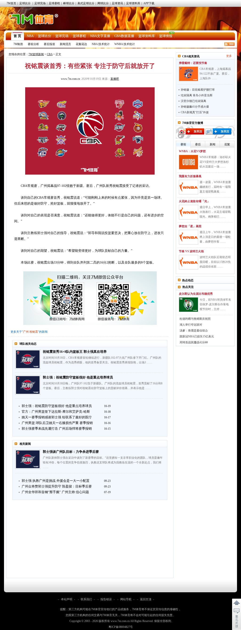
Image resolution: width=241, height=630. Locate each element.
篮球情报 (165, 36)
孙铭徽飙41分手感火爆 (195, 106)
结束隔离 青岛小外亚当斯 (197, 95)
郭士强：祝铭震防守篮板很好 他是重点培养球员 (78, 377)
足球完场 (40, 3)
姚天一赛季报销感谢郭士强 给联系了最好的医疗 (57, 417)
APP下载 (148, 3)
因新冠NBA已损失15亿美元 (197, 336)
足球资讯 (117, 3)
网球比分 (103, 3)
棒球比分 (68, 3)
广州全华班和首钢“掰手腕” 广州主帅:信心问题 (55, 492)
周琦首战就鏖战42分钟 (194, 342)
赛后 (198, 144)
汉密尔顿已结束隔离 (193, 101)
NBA (30, 36)
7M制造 (18, 44)
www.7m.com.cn (70, 78)
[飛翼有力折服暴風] (188, 187)
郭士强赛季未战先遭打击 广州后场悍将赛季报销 (57, 428)
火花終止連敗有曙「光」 (194, 201)
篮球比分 (44, 36)
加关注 (198, 131)
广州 (26, 331)
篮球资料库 (146, 36)
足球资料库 (133, 3)
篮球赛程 (79, 36)
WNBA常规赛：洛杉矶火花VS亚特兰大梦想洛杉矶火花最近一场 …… (215, 161)
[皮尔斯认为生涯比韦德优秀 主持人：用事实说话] (188, 304)
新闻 (212, 144)
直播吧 (114, 78)
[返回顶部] (236, 603)
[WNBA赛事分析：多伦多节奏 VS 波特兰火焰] (188, 262)
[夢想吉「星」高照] (188, 237)
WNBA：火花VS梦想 (192, 151)
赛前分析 (33, 44)
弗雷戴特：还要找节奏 (193, 63)
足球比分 (25, 3)
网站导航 (126, 599)
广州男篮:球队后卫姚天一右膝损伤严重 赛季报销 (57, 423)
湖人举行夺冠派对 (191, 324)
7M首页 (11, 3)
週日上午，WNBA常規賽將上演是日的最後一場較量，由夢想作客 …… (215, 237)
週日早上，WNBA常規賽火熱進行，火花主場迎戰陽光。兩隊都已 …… (215, 212)
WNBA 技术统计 (124, 44)
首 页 (17, 36)
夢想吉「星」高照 (190, 226)
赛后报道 (49, 44)
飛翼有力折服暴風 (190, 176)
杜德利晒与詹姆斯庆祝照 (195, 318)
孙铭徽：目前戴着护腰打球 (198, 89)
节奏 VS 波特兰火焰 (191, 251)
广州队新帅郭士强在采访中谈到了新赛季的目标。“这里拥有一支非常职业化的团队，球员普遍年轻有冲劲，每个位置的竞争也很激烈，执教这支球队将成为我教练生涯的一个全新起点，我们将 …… (103, 462)
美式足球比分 (85, 3)
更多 (229, 56)
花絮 (227, 144)
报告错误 (106, 599)
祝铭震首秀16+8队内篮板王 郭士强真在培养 (75, 351)
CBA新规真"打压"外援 (195, 112)
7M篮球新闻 (36, 54)
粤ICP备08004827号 (120, 627)
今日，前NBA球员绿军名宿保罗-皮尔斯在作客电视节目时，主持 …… (215, 304)
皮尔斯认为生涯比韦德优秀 (196, 293)
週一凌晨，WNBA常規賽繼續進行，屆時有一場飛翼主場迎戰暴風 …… (215, 187)
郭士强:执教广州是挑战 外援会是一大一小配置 (55, 481)
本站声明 (66, 599)
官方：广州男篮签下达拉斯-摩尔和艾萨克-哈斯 (56, 411)
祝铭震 (33, 331)
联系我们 (86, 599)
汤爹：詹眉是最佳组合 (194, 330)
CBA (49, 54)
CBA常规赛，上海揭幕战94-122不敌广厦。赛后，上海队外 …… (215, 73)
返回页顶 (145, 599)
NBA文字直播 (100, 36)
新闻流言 (65, 44)
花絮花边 (81, 44)
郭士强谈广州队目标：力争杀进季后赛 (71, 452)
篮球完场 (61, 36)
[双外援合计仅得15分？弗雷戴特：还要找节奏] (188, 74)
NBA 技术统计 (101, 44)
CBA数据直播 (124, 36)
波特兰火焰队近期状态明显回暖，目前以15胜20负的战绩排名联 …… (215, 262)
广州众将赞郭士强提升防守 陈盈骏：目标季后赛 (57, 486)
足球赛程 (54, 3)
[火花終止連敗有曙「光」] (188, 212)
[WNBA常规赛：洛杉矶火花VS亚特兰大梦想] (188, 162)
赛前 (183, 144)
